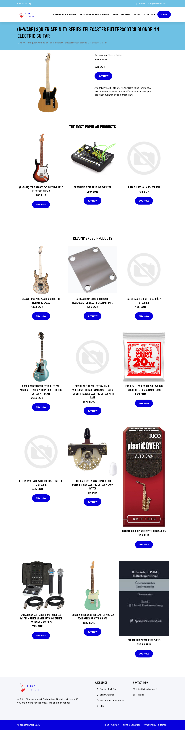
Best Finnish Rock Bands (94, 14)
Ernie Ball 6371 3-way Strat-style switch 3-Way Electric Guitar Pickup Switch (92, 484)
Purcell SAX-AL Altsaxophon (144, 187)
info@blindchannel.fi (156, 3)
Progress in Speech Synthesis (143, 640)
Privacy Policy (149, 724)
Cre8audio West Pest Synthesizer (92, 187)
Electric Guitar (115, 55)
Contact (149, 14)
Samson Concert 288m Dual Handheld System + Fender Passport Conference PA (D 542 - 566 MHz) (41, 618)
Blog (137, 14)
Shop (164, 14)
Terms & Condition (130, 724)
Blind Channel (121, 14)
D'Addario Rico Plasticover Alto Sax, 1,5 (144, 531)
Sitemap (162, 724)
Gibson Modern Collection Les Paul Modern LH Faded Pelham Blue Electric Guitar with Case (41, 389)
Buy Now (103, 76)
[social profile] (30, 3)
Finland (142, 3)
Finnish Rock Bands (64, 14)
